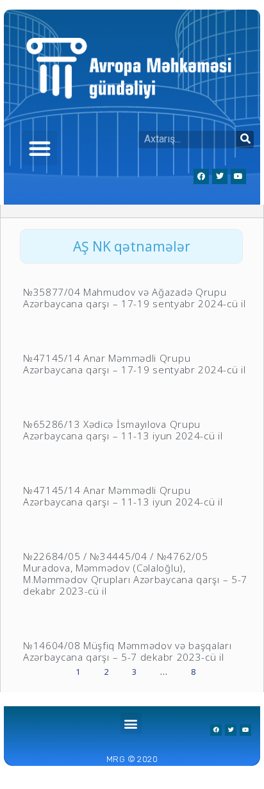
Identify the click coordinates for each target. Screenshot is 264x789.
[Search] (245, 139)
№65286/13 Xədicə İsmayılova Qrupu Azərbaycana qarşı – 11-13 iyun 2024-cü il (123, 430)
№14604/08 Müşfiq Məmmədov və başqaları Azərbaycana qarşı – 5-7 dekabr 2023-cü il (127, 651)
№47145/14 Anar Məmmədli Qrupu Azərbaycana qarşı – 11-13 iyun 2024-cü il (123, 496)
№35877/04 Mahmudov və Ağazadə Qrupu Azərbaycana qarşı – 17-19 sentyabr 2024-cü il (134, 297)
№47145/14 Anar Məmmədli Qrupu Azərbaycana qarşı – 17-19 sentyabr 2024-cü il (134, 364)
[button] (39, 148)
